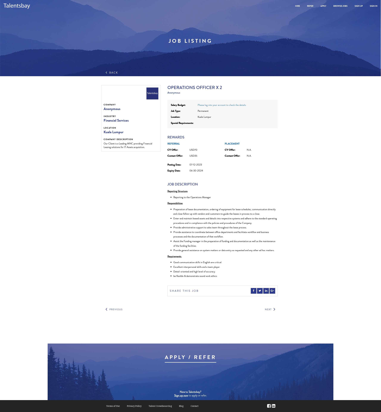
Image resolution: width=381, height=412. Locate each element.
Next (268, 309)
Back (113, 73)
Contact (194, 406)
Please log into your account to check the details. (222, 105)
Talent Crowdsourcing (160, 406)
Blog (181, 406)
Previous (116, 309)
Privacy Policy (134, 406)
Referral (173, 144)
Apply (323, 6)
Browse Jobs (340, 6)
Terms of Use (113, 406)
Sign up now (181, 395)
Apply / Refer (190, 357)
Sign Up (359, 6)
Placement (232, 144)
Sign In (373, 6)
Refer (310, 6)
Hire (297, 6)
